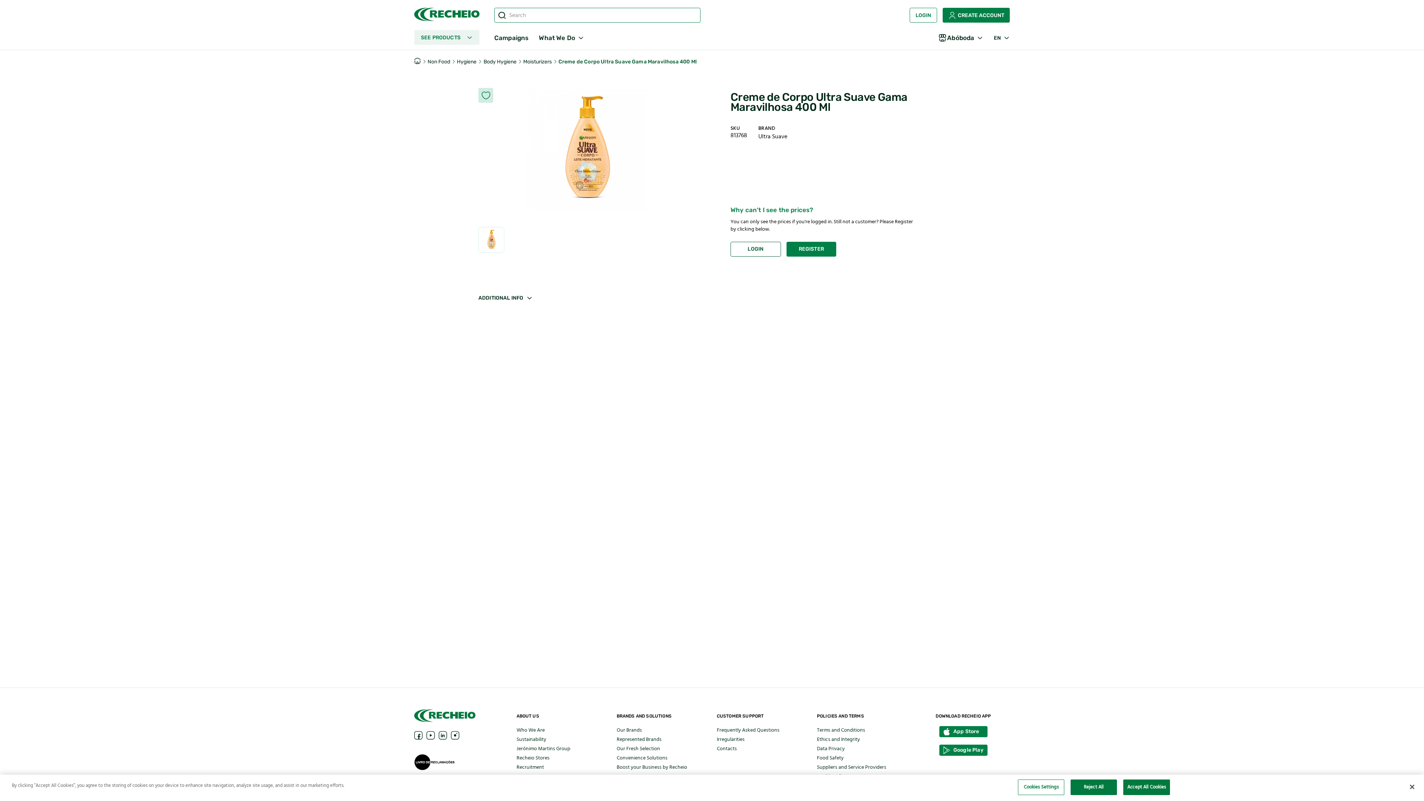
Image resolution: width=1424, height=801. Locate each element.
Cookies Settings (1041, 787)
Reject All (1094, 787)
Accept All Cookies (1146, 787)
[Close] (1412, 787)
